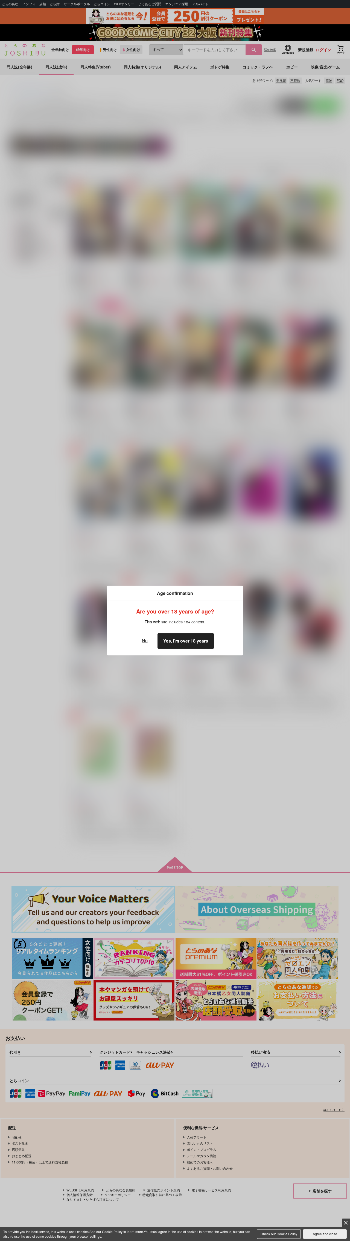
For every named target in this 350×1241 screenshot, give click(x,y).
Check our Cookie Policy (279, 1233)
